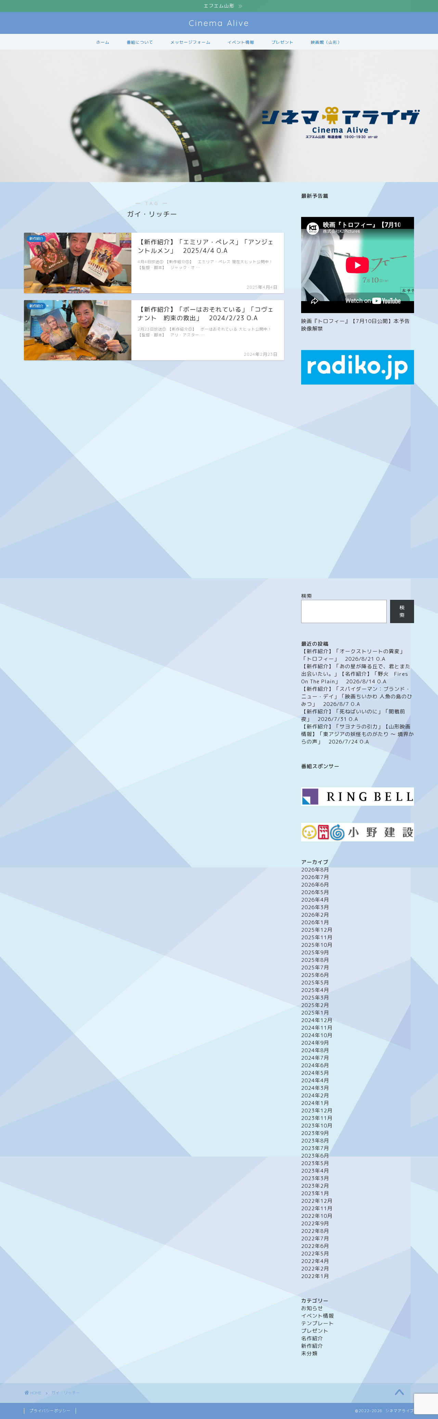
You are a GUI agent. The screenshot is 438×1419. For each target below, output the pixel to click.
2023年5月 (315, 1163)
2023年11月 (317, 1118)
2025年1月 (315, 1012)
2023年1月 (315, 1193)
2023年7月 (315, 1148)
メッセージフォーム (190, 42)
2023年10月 (317, 1125)
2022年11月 (317, 1208)
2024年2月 (315, 1095)
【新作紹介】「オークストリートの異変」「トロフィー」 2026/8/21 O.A (353, 655)
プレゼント (282, 42)
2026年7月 (315, 877)
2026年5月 (315, 892)
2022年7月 (315, 1238)
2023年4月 (315, 1170)
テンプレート (317, 1323)
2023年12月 (317, 1110)
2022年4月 (315, 1261)
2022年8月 (315, 1231)
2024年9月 (315, 1042)
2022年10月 (317, 1216)
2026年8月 (315, 869)
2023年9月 (315, 1133)
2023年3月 (315, 1178)
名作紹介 (312, 1338)
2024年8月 (315, 1050)
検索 (306, 595)
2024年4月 (315, 1080)
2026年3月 (315, 907)
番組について (140, 42)
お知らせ (312, 1308)
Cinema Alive (219, 23)
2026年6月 (315, 884)
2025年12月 (317, 929)
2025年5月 (315, 982)
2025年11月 (317, 937)
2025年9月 (315, 952)
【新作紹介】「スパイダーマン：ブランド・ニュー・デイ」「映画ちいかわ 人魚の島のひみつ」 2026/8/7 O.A (356, 696)
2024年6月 (315, 1065)
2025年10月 (317, 945)
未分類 (309, 1353)
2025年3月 (315, 997)
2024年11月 (317, 1027)
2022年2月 (315, 1268)
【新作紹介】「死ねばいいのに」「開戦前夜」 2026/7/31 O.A (353, 715)
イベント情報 (241, 42)
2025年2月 (315, 1005)
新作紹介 (312, 1346)
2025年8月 (315, 960)
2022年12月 (317, 1200)
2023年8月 (315, 1140)
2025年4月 (315, 990)
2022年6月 (315, 1246)
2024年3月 (315, 1088)
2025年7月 (315, 967)
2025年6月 (315, 975)
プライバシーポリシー (49, 1411)
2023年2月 (315, 1185)
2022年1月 (315, 1276)
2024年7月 (315, 1057)
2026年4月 (315, 899)
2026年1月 (315, 922)
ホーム (103, 42)
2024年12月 (317, 1020)
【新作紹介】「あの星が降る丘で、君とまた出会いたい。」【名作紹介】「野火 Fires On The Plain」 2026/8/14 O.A (356, 674)
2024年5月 (315, 1072)
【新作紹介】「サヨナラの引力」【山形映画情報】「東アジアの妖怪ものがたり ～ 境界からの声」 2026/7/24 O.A (357, 734)
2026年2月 (315, 914)
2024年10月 (317, 1035)
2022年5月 (315, 1253)
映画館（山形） (326, 42)
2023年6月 (315, 1155)
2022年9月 (315, 1223)
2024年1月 (315, 1103)
